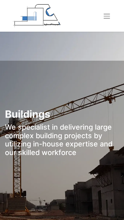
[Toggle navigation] (107, 16)
